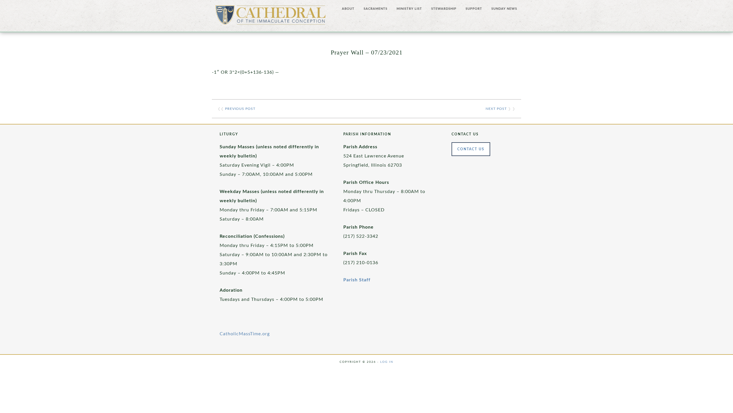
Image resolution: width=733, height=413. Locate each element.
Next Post (496, 108)
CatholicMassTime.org (245, 334)
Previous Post (240, 108)
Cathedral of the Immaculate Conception (270, 17)
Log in (386, 362)
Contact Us (470, 149)
